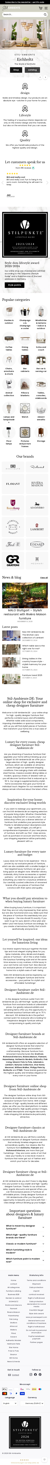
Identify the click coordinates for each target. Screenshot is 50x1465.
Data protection (36, 1287)
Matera (13, 1330)
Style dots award (36, 1313)
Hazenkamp (13, 1315)
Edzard (14, 1337)
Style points (14, 285)
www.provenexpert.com (36, 1317)
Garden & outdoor (14, 1298)
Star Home (13, 1347)
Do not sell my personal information (36, 1331)
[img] (25, 165)
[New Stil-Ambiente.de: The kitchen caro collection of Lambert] (11, 636)
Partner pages (36, 1342)
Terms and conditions (36, 1280)
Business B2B (13, 1294)
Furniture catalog (13, 1291)
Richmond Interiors (13, 1305)
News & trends (13, 1361)
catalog (32, 69)
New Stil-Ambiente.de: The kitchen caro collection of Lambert (33, 635)
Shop (16, 69)
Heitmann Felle (13, 1344)
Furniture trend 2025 (32, 675)
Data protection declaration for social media (36, 1304)
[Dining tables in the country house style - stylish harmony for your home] (11, 662)
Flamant (13, 1308)
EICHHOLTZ (13, 1301)
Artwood (13, 1326)
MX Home (13, 1358)
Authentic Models (13, 1340)
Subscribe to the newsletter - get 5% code (24, 2)
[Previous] (40, 77)
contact (13, 1284)
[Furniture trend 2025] (11, 679)
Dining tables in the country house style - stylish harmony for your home (34, 663)
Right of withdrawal (36, 1298)
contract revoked (36, 1294)
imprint (36, 1291)
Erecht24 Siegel (36, 1310)
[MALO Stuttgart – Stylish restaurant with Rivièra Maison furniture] (25, 595)
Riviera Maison (13, 1312)
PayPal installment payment (36, 1337)
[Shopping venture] (41, 8)
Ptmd (13, 1333)
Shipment (36, 1284)
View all (44, 577)
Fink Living (13, 1319)
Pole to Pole (13, 1351)
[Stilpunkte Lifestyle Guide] (25, 1448)
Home (13, 1280)
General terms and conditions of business (36, 1321)
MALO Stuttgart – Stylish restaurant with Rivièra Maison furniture (25, 614)
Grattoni (13, 1322)
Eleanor (13, 1354)
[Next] (45, 77)
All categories (14, 1287)
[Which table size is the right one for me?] (11, 649)
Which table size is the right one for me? (33, 647)
